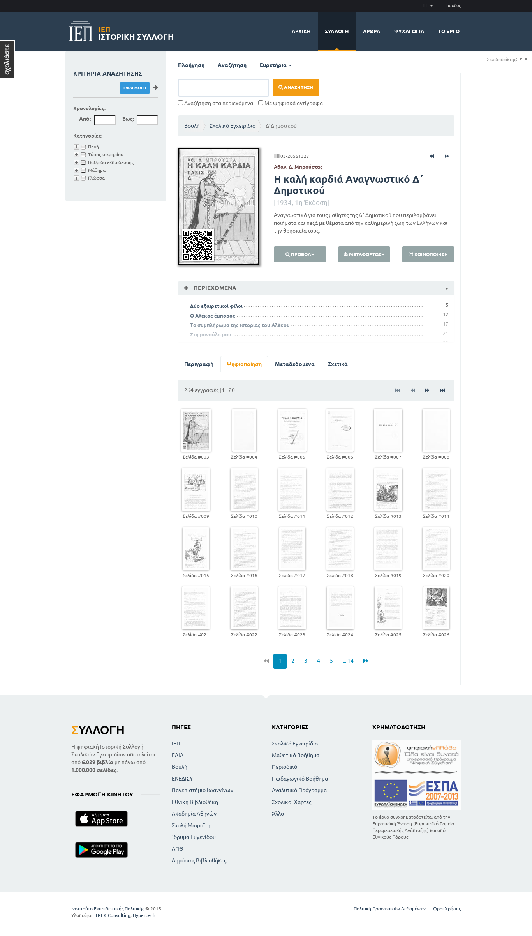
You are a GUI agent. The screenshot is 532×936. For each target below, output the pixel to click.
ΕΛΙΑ (177, 755)
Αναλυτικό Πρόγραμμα (299, 790)
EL (426, 5)
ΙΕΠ (176, 743)
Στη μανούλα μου (210, 334)
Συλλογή (337, 31)
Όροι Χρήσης (447, 908)
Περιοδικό (284, 767)
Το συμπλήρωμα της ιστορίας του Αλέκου (240, 325)
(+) (520, 59)
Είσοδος (453, 5)
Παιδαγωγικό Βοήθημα (300, 778)
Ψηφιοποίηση (244, 364)
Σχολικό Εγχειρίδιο (232, 126)
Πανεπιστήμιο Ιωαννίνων (202, 790)
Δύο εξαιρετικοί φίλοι (216, 306)
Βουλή (192, 126)
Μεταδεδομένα (295, 364)
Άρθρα (371, 31)
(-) (525, 59)
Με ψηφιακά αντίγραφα (293, 103)
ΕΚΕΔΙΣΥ (182, 778)
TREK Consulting (112, 915)
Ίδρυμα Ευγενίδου (194, 837)
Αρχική (301, 31)
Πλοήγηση (191, 65)
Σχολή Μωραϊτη (191, 825)
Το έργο (449, 31)
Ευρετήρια (274, 65)
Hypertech (144, 915)
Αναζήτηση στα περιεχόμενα (218, 103)
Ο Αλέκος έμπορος (212, 315)
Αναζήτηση (232, 65)
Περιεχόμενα (214, 287)
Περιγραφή (198, 364)
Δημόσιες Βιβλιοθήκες (199, 860)
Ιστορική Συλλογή (136, 32)
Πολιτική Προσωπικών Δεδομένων (390, 908)
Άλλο (278, 814)
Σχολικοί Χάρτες (291, 802)
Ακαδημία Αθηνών (194, 814)
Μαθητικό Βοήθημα (295, 755)
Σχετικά (338, 364)
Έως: (128, 119)
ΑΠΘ (177, 849)
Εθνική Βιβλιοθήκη (195, 802)
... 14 (348, 661)
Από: (85, 119)
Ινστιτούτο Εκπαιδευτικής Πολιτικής (107, 908)
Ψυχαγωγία (409, 31)
